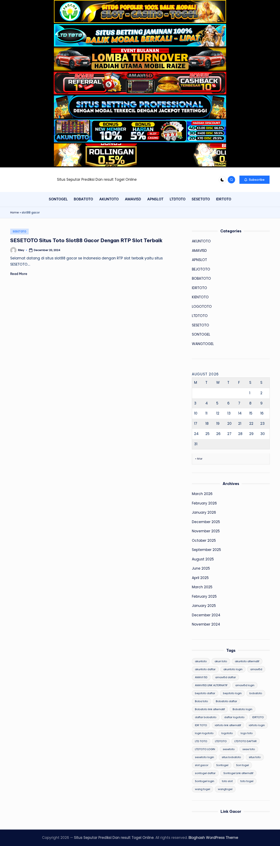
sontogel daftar (205, 773)
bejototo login (232, 693)
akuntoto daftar (205, 669)
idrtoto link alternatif (228, 725)
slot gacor (201, 765)
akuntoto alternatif (247, 661)
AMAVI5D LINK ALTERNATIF (211, 685)
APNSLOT (199, 259)
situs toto (255, 757)
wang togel (202, 789)
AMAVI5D (199, 250)
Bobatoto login (242, 709)
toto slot (227, 781)
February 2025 (204, 596)
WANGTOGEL (203, 343)
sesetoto (229, 749)
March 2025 (202, 587)
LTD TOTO (201, 741)
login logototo (204, 733)
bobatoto (255, 693)
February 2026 (204, 503)
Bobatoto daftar (226, 701)
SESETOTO (19, 231)
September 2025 (206, 549)
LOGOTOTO (202, 306)
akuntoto (201, 661)
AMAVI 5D (201, 677)
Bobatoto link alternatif (210, 709)
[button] (254, 179)
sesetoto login (204, 757)
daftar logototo (234, 717)
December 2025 (206, 521)
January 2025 (204, 605)
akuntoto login (232, 669)
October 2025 (204, 540)
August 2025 (203, 559)
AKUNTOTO (201, 241)
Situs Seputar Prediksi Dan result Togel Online (97, 179)
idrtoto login (257, 725)
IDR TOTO (201, 725)
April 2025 (200, 577)
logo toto (247, 733)
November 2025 (206, 531)
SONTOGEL (201, 334)
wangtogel (225, 789)
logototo (227, 733)
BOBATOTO (201, 278)
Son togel (242, 765)
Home (14, 212)
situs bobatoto (231, 757)
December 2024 (206, 615)
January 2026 (204, 512)
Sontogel (222, 765)
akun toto (221, 661)
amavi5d (256, 669)
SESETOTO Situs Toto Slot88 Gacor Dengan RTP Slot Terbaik (86, 240)
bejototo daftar (205, 693)
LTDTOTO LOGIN (205, 749)
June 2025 (201, 568)
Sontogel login (204, 781)
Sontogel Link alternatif (238, 773)
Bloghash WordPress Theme (213, 837)
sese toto (248, 749)
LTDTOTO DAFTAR (245, 741)
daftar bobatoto (205, 717)
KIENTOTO (200, 297)
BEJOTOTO (201, 269)
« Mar (199, 459)
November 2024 (206, 624)
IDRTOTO (199, 287)
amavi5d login (244, 685)
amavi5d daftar (225, 677)
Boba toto (201, 701)
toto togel (246, 781)
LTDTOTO (200, 315)
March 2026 (202, 493)
